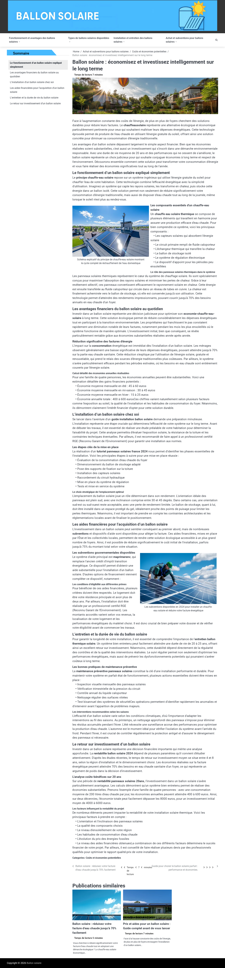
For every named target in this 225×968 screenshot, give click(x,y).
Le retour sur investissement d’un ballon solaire (35, 103)
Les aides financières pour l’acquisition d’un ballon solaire (37, 90)
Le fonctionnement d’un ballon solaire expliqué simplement (36, 64)
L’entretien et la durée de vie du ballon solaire (34, 97)
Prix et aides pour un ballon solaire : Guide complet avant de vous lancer (146, 926)
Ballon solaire (34, 963)
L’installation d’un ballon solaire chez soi (32, 82)
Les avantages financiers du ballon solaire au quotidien (34, 74)
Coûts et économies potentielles (103, 857)
